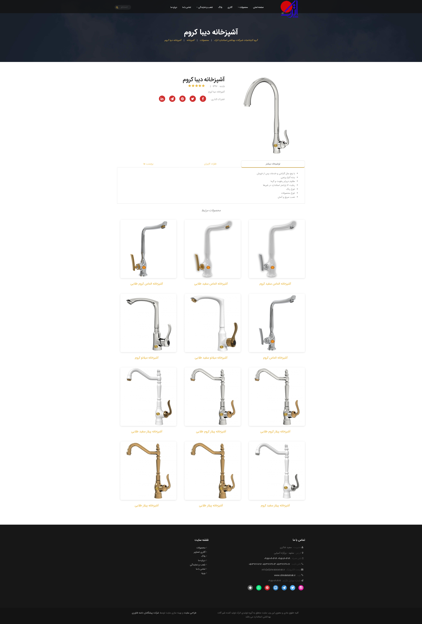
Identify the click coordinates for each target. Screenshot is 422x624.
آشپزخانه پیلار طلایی (211, 505)
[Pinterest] (267, 588)
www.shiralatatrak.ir (285, 575)
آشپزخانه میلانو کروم (147, 357)
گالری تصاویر (199, 552)
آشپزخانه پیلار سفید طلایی (146, 431)
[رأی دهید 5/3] (197, 86)
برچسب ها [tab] (148, 164)
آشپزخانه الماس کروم (275, 357)
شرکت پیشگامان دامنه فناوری (145, 613)
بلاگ (220, 7)
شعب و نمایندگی (205, 7)
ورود (203, 573)
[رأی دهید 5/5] (190, 86)
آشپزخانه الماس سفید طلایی (211, 283)
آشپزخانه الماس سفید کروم (275, 283)
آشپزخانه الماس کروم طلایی (146, 283)
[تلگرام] (284, 588)
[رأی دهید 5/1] (203, 86)
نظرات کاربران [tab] (210, 164)
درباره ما (173, 7)
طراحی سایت (190, 613)
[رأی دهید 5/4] (193, 86)
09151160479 (284, 559)
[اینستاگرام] (301, 588)
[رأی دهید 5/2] (200, 86)
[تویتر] (292, 588)
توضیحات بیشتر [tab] (273, 164)
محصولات (243, 7)
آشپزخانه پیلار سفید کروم (275, 505)
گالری (229, 7)
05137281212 (255, 564)
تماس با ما (186, 7)
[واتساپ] (259, 588)
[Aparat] (276, 588)
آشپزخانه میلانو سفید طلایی (211, 357)
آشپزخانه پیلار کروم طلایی (275, 431)
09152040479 (270, 559)
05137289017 (283, 564)
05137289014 (269, 564)
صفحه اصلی (258, 7)
